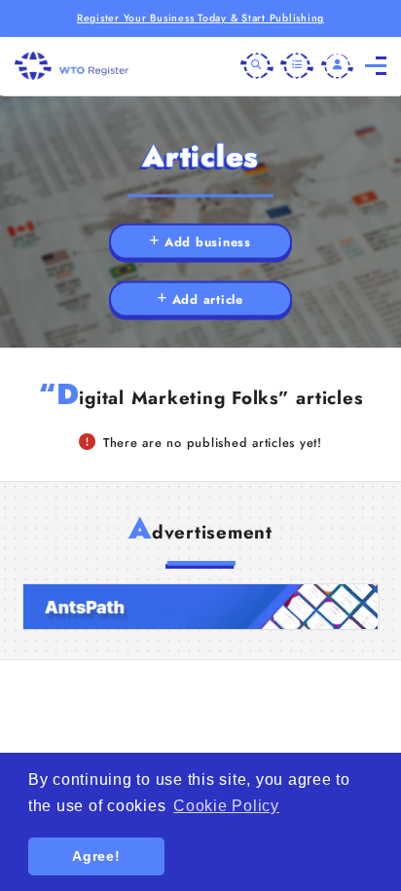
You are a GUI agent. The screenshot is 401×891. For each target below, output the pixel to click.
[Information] (296, 66)
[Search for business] (256, 66)
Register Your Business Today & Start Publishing (200, 18)
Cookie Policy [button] (226, 806)
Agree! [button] (96, 856)
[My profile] (337, 66)
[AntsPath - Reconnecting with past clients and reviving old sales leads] (201, 607)
